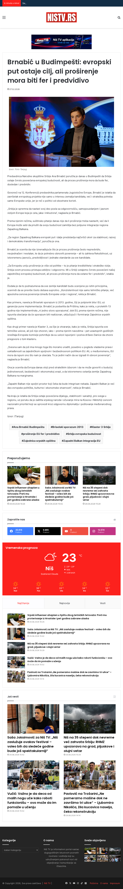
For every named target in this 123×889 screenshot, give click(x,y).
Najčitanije (23, 603)
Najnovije (64, 603)
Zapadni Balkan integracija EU (81, 440)
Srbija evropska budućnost (84, 433)
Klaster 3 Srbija (101, 427)
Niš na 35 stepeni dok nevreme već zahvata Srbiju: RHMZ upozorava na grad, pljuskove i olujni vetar (98, 493)
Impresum (115, 883)
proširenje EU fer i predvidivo (41, 433)
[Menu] (4, 18)
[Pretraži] (119, 18)
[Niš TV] (61, 17)
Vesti (103, 603)
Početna (94, 883)
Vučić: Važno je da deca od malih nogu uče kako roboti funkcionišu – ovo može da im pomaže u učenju (31, 800)
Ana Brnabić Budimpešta (28, 427)
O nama (104, 883)
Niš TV (47, 883)
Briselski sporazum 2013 (67, 427)
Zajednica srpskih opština (39, 440)
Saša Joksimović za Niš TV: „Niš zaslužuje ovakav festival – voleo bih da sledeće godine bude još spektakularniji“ (60, 493)
